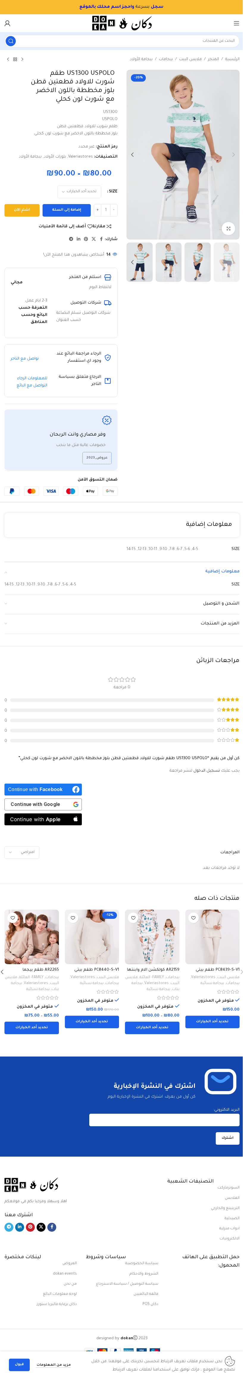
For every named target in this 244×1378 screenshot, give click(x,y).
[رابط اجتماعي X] (94, 239)
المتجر (213, 59)
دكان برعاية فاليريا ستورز (57, 1304)
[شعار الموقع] (122, 23)
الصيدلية (232, 1219)
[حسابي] (7, 23)
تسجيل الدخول (206, 771)
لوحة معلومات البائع (60, 1294)
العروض (69, 1264)
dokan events (65, 1274)
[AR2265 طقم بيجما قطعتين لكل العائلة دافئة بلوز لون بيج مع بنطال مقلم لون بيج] (31, 937)
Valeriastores (80, 157)
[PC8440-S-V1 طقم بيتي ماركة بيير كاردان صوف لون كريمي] (92, 937)
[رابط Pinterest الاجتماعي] (86, 239)
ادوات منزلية (229, 1229)
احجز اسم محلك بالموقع (105, 7)
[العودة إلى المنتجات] (15, 59)
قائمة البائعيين (146, 1294)
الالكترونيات (230, 1239)
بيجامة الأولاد (141, 59)
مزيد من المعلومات (53, 1365)
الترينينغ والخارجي (225, 1208)
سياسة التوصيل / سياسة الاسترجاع (127, 1284)
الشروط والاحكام (143, 1274)
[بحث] (11, 41)
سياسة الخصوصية (141, 1264)
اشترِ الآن (22, 210)
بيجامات (166, 59)
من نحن (70, 1284)
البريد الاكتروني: (226, 1110)
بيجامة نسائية (212, 983)
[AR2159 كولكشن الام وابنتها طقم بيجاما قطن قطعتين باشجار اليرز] (152, 937)
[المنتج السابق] (22, 59)
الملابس (232, 1198)
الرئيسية (232, 59)
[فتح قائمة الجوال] (237, 23)
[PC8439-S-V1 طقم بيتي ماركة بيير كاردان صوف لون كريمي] (212, 937)
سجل (157, 7)
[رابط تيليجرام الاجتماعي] (71, 239)
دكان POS (150, 1304)
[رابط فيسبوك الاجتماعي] (101, 239)
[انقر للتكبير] (228, 228)
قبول (19, 1365)
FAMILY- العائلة (152, 977)
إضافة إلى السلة (66, 210)
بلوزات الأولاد (55, 157)
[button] (234, 155)
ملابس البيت (190, 59)
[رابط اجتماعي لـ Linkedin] (78, 239)
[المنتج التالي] (8, 59)
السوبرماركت (229, 1188)
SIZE (113, 191)
